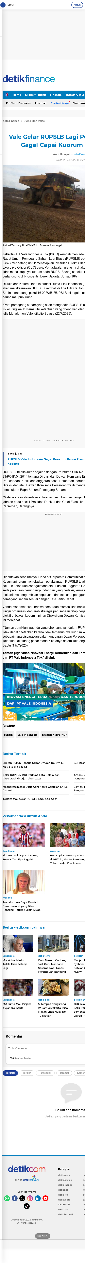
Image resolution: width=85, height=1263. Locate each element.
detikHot (63, 1194)
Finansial (56, 94)
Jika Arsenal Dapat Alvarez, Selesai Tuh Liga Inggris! (20, 857)
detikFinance (11, 120)
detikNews (64, 1175)
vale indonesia (27, 734)
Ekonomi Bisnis (35, 94)
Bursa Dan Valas (34, 120)
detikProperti (65, 1214)
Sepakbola (64, 1204)
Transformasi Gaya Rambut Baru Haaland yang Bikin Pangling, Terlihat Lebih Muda (22, 905)
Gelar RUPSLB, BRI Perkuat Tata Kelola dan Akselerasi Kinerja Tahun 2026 (31, 776)
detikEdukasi (65, 1180)
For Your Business (18, 103)
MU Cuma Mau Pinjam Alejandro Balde (17, 1005)
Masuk (77, 4)
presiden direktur (54, 734)
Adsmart (41, 103)
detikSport (64, 1199)
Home (17, 94)
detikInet (63, 1189)
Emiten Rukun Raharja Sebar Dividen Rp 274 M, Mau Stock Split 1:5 (33, 764)
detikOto (63, 1209)
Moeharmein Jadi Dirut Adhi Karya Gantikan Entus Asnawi (35, 788)
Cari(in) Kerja (60, 103)
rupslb (8, 734)
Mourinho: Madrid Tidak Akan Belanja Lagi (15, 964)
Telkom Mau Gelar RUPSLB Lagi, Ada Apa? (30, 798)
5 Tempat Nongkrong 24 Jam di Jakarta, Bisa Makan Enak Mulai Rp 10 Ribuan (53, 1009)
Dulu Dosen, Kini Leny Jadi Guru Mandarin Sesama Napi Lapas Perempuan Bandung (52, 966)
